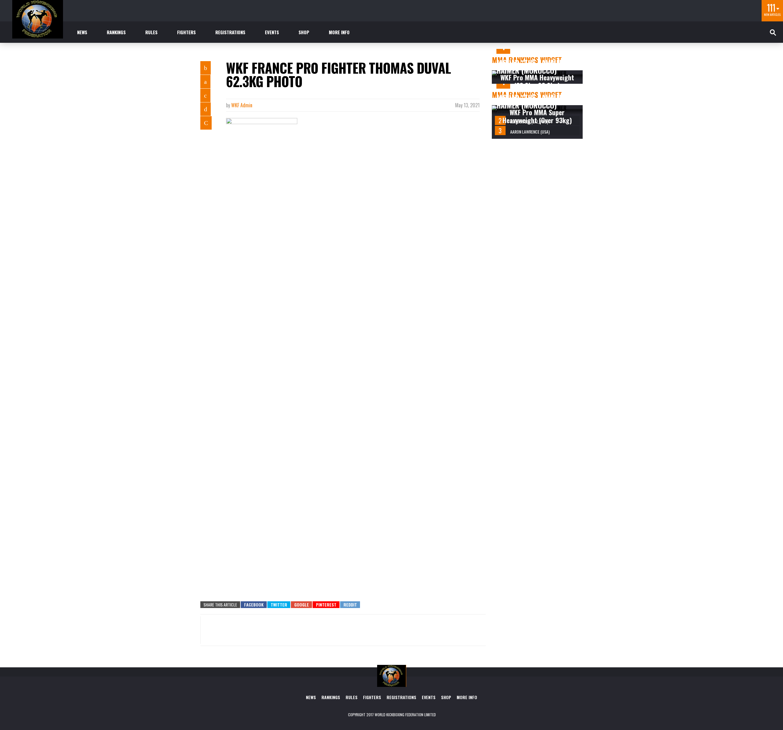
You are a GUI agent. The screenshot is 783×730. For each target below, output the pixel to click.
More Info (339, 32)
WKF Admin (241, 105)
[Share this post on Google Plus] (205, 95)
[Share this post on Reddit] (206, 123)
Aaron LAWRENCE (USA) (530, 131)
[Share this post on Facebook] (205, 68)
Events (272, 32)
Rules (151, 32)
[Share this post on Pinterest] (205, 109)
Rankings (116, 32)
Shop (304, 32)
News (82, 32)
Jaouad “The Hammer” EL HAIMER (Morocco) (535, 66)
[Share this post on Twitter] (205, 81)
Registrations (230, 32)
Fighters (186, 32)
